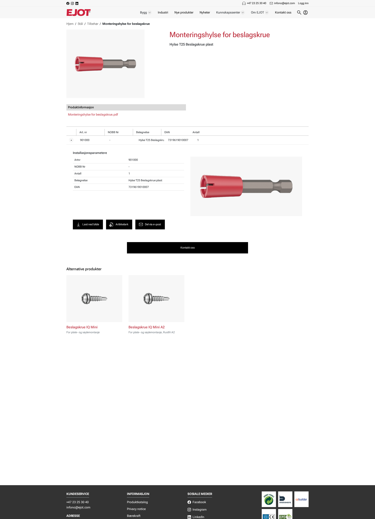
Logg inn (303, 3)
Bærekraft (133, 516)
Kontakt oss (283, 12)
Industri (163, 12)
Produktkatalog (137, 502)
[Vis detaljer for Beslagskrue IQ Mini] (94, 298)
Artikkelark (122, 224)
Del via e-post (153, 224)
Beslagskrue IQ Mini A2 (147, 327)
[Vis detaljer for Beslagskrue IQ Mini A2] (156, 298)
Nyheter (205, 12)
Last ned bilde (90, 224)
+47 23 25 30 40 (256, 3)
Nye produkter (183, 12)
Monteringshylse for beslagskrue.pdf (93, 114)
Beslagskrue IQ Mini (82, 327)
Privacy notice (136, 509)
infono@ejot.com (284, 3)
